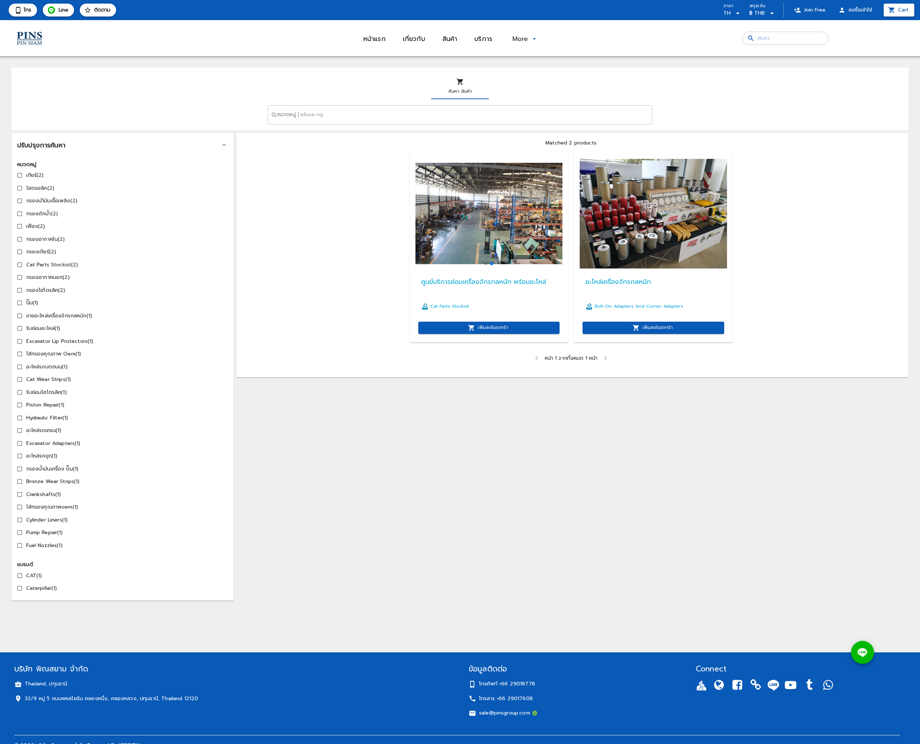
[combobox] (460, 114)
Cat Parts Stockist (450, 306)
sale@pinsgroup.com (504, 713)
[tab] (460, 86)
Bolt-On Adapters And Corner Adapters (639, 306)
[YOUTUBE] (790, 686)
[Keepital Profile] (701, 685)
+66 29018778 (517, 684)
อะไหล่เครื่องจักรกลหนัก (618, 281)
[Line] (773, 685)
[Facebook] (737, 686)
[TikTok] (809, 686)
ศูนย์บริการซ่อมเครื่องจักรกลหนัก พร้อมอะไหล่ (483, 281)
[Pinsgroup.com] (719, 686)
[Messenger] (827, 686)
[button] (123, 145)
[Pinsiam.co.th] (756, 686)
